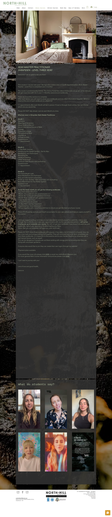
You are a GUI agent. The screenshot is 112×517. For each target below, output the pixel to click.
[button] (87, 7)
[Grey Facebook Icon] (22, 492)
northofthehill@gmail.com (67, 254)
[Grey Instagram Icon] (27, 492)
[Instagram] (18, 492)
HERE (47, 254)
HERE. (68, 256)
